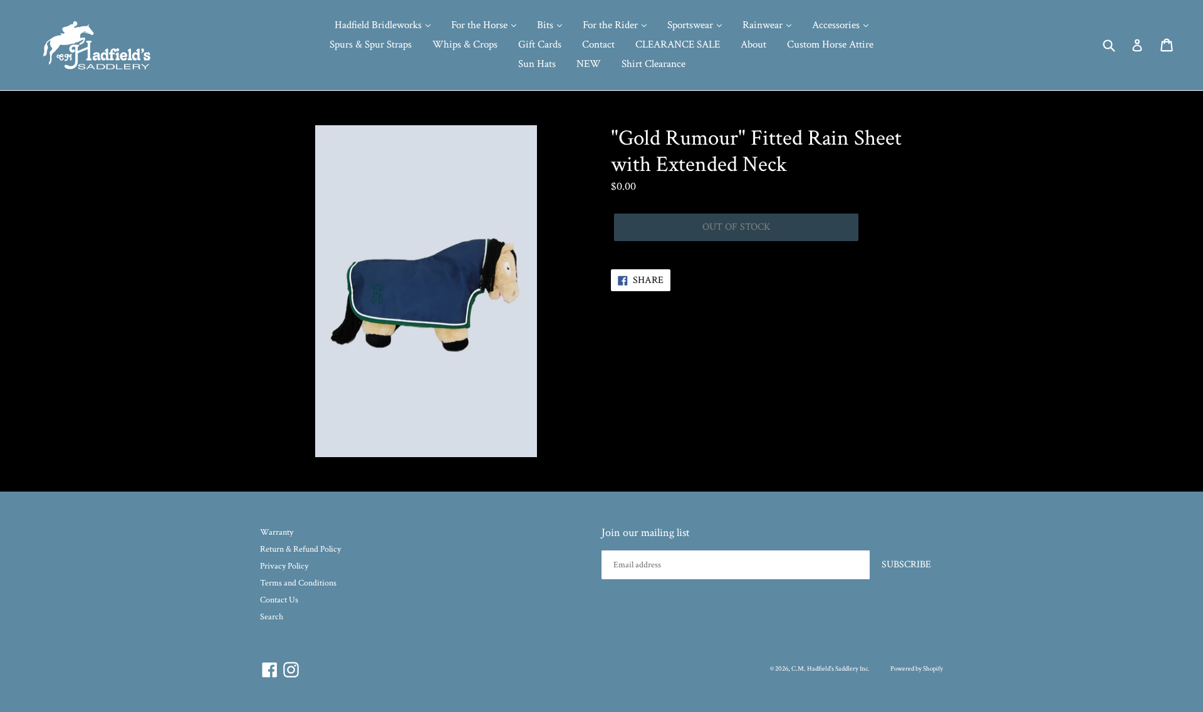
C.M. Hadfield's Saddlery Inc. (830, 668)
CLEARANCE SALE (677, 44)
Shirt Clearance (653, 64)
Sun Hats (537, 64)
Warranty (276, 532)
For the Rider (611, 25)
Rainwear (763, 25)
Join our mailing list (646, 533)
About (753, 44)
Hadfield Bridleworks (379, 25)
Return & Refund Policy (300, 549)
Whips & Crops (464, 44)
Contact (598, 44)
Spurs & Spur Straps (371, 44)
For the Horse (480, 25)
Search (271, 616)
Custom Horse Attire (830, 44)
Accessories (837, 25)
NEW (588, 64)
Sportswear (691, 25)
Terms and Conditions (298, 583)
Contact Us (279, 600)
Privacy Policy (284, 566)
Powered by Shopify (916, 668)
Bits (546, 25)
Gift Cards (539, 44)
